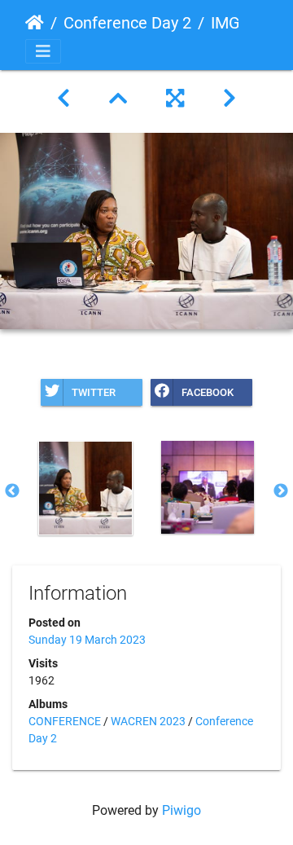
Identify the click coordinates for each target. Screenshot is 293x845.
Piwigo (181, 810)
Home (34, 23)
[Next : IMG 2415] (229, 98)
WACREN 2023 (148, 721)
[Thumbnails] (118, 98)
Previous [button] (12, 491)
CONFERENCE (64, 721)
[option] (85, 488)
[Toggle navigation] (43, 51)
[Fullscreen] (174, 98)
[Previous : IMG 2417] (63, 98)
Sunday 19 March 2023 (87, 639)
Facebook (207, 392)
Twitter (94, 392)
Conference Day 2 (127, 23)
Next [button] (281, 491)
